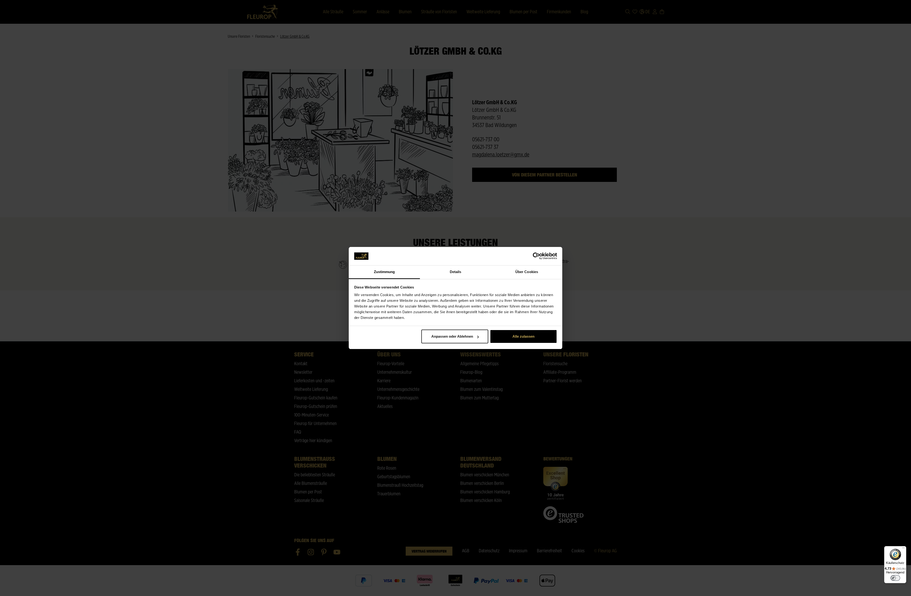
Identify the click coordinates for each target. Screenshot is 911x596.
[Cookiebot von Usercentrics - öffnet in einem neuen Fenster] (536, 256)
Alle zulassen (523, 336)
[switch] (895, 578)
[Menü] (903, 549)
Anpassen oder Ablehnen (452, 336)
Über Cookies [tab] (526, 272)
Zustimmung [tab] (384, 272)
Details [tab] (455, 272)
